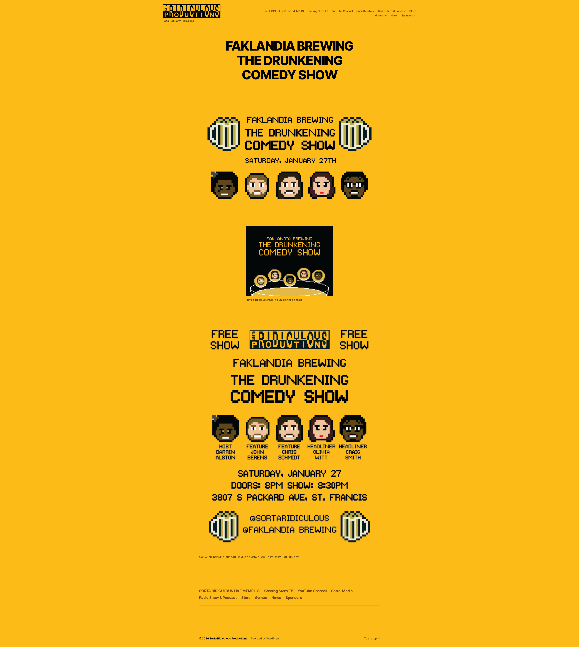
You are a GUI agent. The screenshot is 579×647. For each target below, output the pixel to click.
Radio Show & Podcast (392, 11)
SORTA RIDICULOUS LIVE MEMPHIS (283, 11)
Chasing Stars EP (318, 11)
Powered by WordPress (265, 638)
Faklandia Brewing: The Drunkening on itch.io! (277, 299)
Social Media (364, 11)
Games (379, 15)
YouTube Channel (342, 11)
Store (412, 11)
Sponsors (407, 15)
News (394, 15)
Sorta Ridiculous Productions (228, 638)
